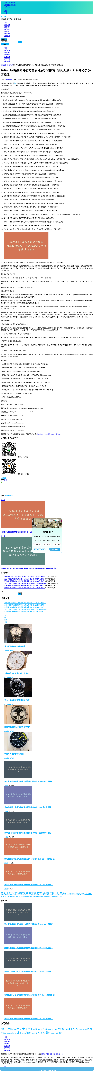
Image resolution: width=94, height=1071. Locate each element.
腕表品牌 (7, 25)
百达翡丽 (44, 893)
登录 (5, 11)
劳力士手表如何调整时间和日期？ (17, 700)
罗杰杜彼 (32, 896)
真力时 (50, 896)
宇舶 (21, 896)
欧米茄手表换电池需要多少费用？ (17, 727)
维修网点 (7, 36)
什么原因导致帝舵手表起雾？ (15, 646)
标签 (5, 622)
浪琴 (25, 893)
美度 (36, 893)
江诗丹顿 (71, 894)
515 (7, 650)
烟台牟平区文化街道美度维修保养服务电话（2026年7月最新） (24, 579)
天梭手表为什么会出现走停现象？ (17, 673)
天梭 (52, 893)
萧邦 (15, 83)
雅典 (36, 896)
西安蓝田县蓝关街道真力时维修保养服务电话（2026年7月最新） (25, 577)
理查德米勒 (26, 896)
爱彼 (64, 893)
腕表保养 (7, 31)
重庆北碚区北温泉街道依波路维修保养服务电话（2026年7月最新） (26, 583)
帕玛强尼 (11, 896)
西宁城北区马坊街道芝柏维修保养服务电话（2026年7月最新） (24, 581)
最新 (5, 617)
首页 (5, 22)
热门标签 (7, 7)
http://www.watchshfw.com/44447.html (48, 434)
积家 (20, 893)
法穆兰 (56, 896)
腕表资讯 (7, 27)
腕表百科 (4, 16)
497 (7, 704)
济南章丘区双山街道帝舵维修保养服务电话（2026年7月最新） (24, 588)
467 (7, 677)
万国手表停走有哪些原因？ (14, 754)
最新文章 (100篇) (9, 2)
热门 (5, 615)
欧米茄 (13, 893)
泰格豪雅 (40, 896)
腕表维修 (7, 29)
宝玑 (90, 894)
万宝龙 (60, 896)
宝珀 (2, 896)
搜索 (20, 42)
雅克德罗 (46, 896)
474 (7, 758)
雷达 (6, 896)
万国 (87, 894)
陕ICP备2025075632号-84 (55, 1054)
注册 (5, 13)
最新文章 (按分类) (10, 5)
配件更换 (7, 33)
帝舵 (83, 894)
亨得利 (78, 894)
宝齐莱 (53, 896)
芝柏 (15, 896)
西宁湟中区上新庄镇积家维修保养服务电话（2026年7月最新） (24, 585)
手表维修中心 (9, 79)
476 (7, 731)
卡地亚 (58, 893)
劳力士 (5, 893)
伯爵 (18, 896)
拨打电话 (55, 549)
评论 (5, 620)
